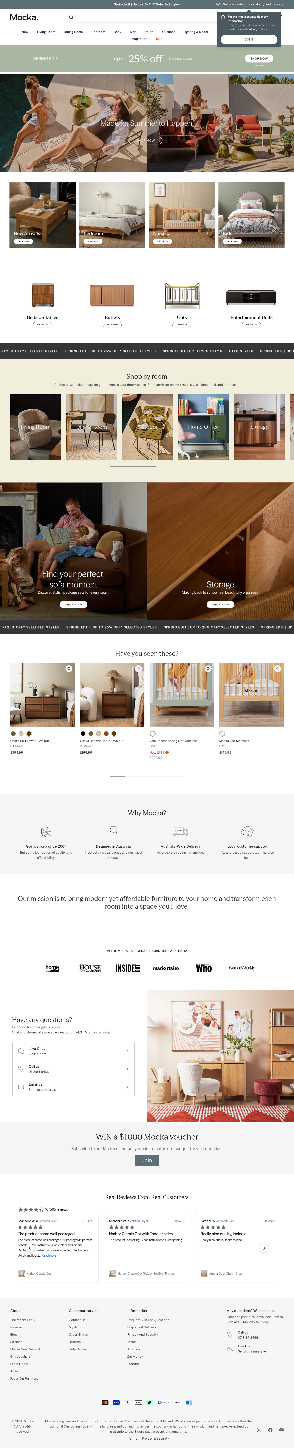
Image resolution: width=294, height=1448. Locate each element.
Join (147, 1160)
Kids (133, 32)
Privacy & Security (155, 1438)
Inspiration (139, 39)
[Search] (72, 17)
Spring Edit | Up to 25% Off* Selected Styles (147, 4)
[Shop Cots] (182, 300)
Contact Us (77, 1320)
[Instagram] (259, 1430)
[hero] (147, 58)
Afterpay (133, 1349)
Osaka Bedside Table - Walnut (102, 741)
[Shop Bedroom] (112, 215)
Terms (131, 1342)
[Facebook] (270, 1430)
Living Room (46, 32)
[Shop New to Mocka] (42, 215)
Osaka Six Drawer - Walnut (29, 741)
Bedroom (98, 32)
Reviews (16, 1327)
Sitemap (16, 1342)
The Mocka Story (23, 1320)
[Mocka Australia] (24, 17)
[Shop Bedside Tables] (42, 300)
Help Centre (78, 1349)
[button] (29, 1248)
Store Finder (19, 1364)
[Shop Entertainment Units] (251, 300)
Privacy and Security (142, 1335)
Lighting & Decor (196, 32)
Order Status (78, 1335)
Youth (149, 32)
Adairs (15, 1371)
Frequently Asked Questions (148, 1320)
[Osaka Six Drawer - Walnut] (42, 695)
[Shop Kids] (251, 215)
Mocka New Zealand (25, 1349)
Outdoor (168, 32)
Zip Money (135, 1357)
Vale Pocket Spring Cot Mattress (173, 741)
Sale (159, 39)
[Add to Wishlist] (68, 668)
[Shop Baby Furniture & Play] (182, 215)
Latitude (133, 1364)
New (25, 32)
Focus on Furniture (24, 1379)
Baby (117, 32)
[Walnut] (29, 734)
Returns (75, 1342)
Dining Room (73, 32)
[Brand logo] (52, 968)
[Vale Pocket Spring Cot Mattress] (182, 695)
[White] (153, 734)
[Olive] (13, 734)
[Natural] (21, 734)
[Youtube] (281, 1430)
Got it (249, 39)
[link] (55, 1273)
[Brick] (106, 734)
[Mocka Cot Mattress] (251, 695)
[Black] (83, 734)
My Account (78, 1327)
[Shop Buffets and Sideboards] (112, 300)
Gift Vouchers (20, 1357)
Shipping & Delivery (141, 1327)
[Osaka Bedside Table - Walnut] (112, 695)
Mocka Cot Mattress (234, 741)
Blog (13, 1335)
